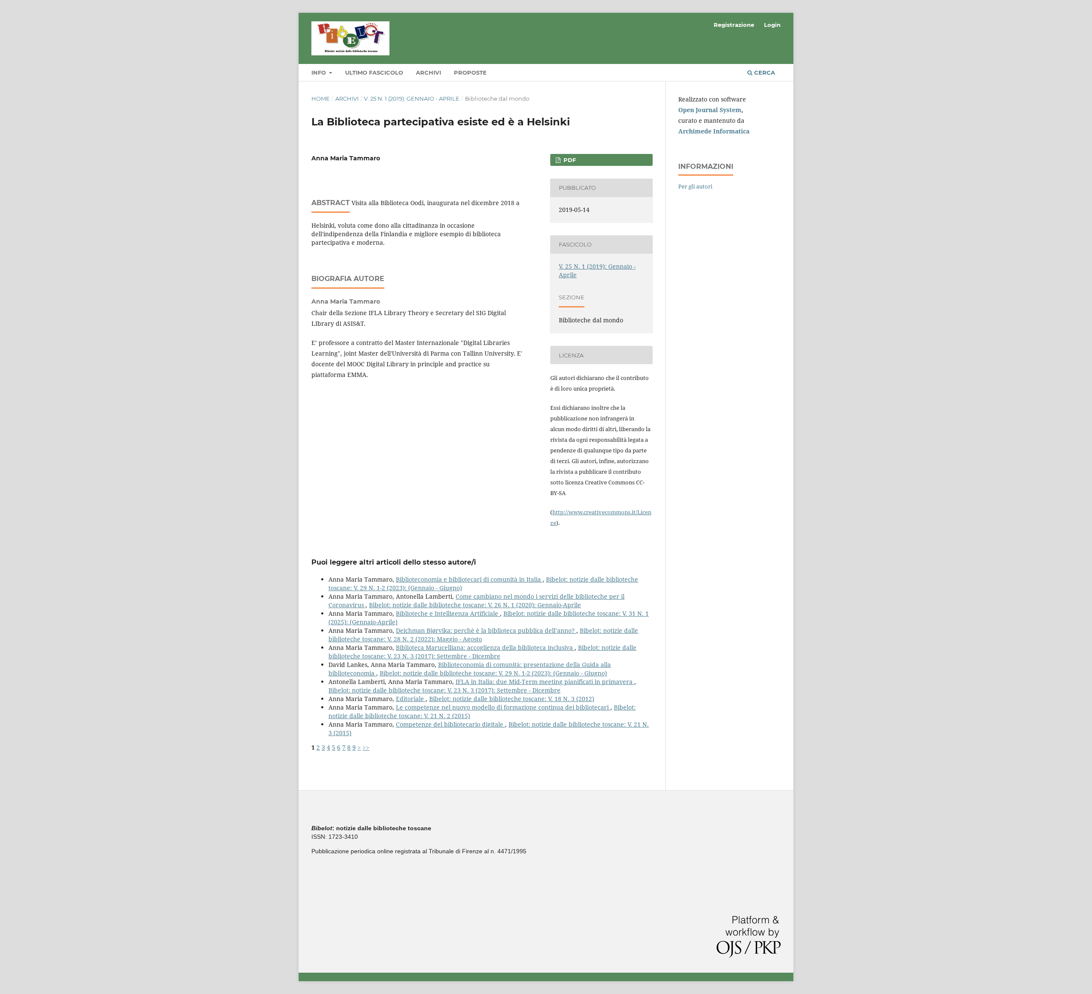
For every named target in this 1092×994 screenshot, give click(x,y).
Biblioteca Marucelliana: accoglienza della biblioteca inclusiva (485, 647)
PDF (569, 159)
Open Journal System (709, 110)
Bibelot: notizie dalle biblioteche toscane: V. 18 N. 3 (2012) (511, 699)
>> (366, 747)
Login (772, 24)
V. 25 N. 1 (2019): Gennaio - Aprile (411, 98)
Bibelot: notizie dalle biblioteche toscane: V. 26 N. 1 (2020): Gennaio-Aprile (475, 605)
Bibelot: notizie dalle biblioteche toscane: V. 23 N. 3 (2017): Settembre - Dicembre (482, 651)
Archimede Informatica (713, 131)
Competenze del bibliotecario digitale (450, 724)
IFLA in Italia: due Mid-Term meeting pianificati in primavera (545, 682)
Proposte (470, 72)
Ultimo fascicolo (374, 72)
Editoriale (411, 699)
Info (319, 72)
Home (320, 98)
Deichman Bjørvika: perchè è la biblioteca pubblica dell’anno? (486, 630)
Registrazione (734, 24)
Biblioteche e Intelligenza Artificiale (448, 613)
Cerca (763, 72)
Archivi (428, 72)
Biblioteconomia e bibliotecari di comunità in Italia (469, 579)
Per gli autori (695, 186)
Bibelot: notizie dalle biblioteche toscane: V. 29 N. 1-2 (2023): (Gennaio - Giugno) (493, 673)
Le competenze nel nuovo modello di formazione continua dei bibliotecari (503, 707)
